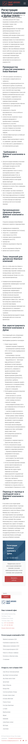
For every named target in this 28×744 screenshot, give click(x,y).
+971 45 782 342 (8, 625)
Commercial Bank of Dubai (10, 692)
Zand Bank (6, 729)
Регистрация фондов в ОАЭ (10, 649)
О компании (6, 659)
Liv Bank (5, 708)
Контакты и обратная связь (10, 656)
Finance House (7, 702)
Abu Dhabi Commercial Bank (10, 675)
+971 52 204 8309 (8, 623)
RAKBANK (5, 718)
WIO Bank (5, 725)
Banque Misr (6, 688)
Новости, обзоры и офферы (10, 652)
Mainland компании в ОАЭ (10, 639)
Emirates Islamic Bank (9, 695)
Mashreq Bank (6, 712)
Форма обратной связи (7, 628)
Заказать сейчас (14, 579)
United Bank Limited (8, 722)
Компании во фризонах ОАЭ (10, 642)
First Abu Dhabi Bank (8, 705)
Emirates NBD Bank (8, 698)
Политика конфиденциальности (10, 740)
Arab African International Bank (11, 672)
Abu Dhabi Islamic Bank (9, 678)
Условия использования (15, 738)
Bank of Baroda (7, 685)
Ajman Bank (6, 682)
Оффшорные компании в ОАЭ (11, 646)
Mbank (4, 715)
